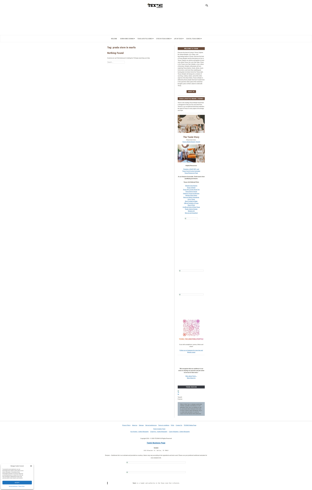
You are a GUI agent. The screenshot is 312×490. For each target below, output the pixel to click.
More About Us (191, 378)
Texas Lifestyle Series (144, 39)
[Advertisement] (156, 23)
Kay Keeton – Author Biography (139, 431)
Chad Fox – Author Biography (158, 431)
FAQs (172, 425)
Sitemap (141, 425)
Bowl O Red (191, 205)
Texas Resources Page (191, 173)
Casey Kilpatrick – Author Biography (179, 431)
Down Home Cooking (127, 39)
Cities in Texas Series (163, 39)
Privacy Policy (21, 486)
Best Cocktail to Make (191, 201)
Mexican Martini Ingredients (191, 197)
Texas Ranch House (191, 191)
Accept (17, 482)
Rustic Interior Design (191, 209)
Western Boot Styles (191, 195)
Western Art (191, 211)
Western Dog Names (191, 185)
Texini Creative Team (159, 429)
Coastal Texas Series (193, 39)
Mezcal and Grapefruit (191, 213)
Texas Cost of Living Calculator (191, 171)
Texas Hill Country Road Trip (191, 189)
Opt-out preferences (13, 486)
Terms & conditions (163, 425)
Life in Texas (178, 39)
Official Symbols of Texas (191, 203)
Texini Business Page (156, 443)
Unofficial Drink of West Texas (191, 207)
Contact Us (179, 425)
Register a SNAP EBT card (191, 169)
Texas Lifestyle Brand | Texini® (191, 142)
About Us (191, 91)
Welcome (114, 39)
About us (134, 425)
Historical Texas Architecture (191, 193)
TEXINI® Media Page (190, 425)
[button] (31, 466)
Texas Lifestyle (191, 187)
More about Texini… (191, 376)
